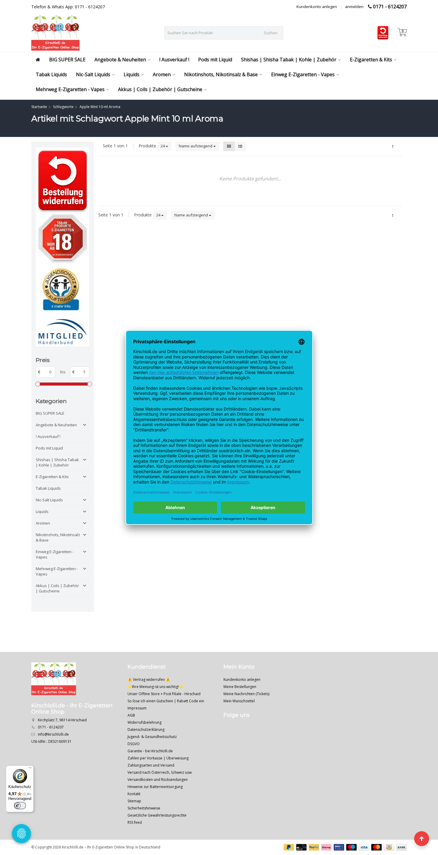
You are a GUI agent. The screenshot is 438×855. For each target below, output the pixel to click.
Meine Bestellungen (239, 686)
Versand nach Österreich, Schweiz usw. (160, 772)
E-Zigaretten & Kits (371, 59)
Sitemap (134, 800)
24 (163, 146)
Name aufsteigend (196, 146)
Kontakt (134, 793)
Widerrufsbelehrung (144, 722)
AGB (131, 715)
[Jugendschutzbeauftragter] (62, 289)
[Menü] (30, 769)
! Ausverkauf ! (174, 59)
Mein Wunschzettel (239, 700)
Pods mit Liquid (215, 59)
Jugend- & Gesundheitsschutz (152, 736)
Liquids (131, 74)
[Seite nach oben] (421, 838)
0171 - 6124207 (390, 6)
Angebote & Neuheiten (120, 59)
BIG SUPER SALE (67, 59)
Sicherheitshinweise (144, 808)
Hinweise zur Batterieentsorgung (155, 786)
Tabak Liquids (51, 74)
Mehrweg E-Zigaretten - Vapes (70, 89)
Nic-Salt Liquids (93, 74)
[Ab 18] (62, 238)
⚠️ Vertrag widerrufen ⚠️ (149, 679)
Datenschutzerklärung (146, 729)
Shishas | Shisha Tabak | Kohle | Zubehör (288, 59)
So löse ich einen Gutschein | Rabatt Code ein (166, 700)
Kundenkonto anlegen (316, 6)
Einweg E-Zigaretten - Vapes (303, 74)
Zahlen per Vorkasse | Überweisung (158, 758)
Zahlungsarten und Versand (151, 765)
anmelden (354, 6)
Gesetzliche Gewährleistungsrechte (157, 815)
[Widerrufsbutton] (62, 180)
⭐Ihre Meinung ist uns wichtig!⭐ (155, 686)
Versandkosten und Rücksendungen (158, 779)
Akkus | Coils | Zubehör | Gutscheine (160, 89)
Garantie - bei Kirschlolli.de (150, 750)
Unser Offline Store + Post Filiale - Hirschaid (164, 693)
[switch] (20, 805)
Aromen (162, 74)
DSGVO (134, 743)
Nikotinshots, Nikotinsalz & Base (221, 74)
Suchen (270, 32)
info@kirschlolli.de (53, 734)
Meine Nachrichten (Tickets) (246, 693)
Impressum (137, 708)
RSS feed (135, 822)
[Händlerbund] (62, 331)
